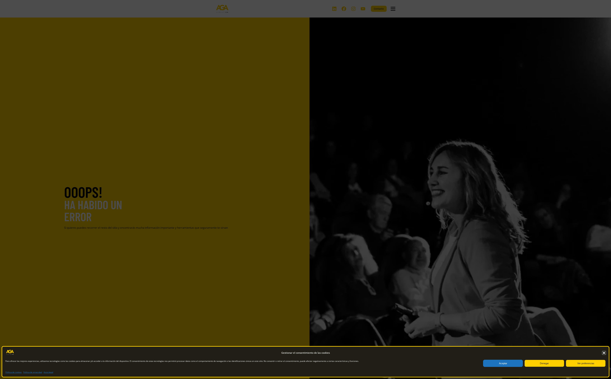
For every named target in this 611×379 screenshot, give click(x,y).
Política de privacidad (32, 372)
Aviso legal (48, 372)
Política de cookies (13, 372)
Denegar (544, 363)
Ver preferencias (585, 363)
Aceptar (503, 363)
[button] (604, 352)
